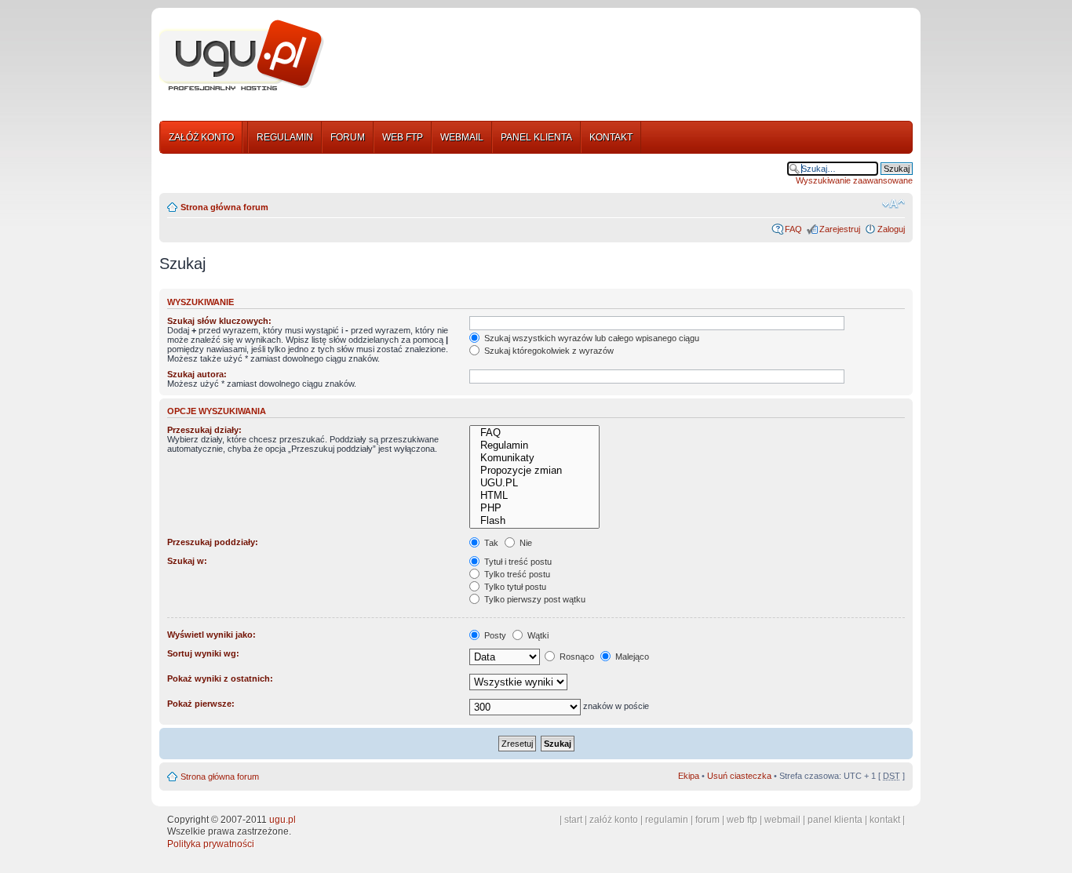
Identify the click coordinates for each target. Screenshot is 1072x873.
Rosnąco (575, 656)
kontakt (885, 819)
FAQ (793, 229)
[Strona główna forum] (241, 56)
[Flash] (534, 521)
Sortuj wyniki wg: (203, 653)
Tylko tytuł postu (514, 586)
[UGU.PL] (534, 483)
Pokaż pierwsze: (201, 703)
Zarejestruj (839, 229)
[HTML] (534, 495)
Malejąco (631, 656)
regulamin (666, 819)
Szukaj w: (187, 561)
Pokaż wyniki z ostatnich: (220, 678)
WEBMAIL (461, 137)
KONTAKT (611, 137)
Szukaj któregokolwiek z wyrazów (548, 350)
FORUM (347, 137)
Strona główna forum (224, 207)
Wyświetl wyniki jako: (211, 634)
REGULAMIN (285, 137)
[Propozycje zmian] (534, 470)
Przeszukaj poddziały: (212, 542)
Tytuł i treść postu (517, 561)
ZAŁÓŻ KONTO (201, 137)
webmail (782, 819)
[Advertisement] (624, 57)
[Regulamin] (534, 445)
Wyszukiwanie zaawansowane (854, 180)
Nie (524, 542)
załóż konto (613, 819)
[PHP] (534, 508)
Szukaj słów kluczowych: (219, 321)
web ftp (742, 819)
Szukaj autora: (197, 374)
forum (707, 819)
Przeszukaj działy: (204, 430)
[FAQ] (534, 433)
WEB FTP (402, 137)
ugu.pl (282, 819)
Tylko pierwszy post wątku (533, 599)
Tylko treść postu (516, 574)
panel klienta (835, 819)
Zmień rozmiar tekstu (893, 204)
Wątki (537, 635)
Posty (494, 635)
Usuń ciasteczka (739, 775)
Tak (490, 542)
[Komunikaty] (534, 458)
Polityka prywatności (210, 843)
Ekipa (688, 775)
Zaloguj (891, 229)
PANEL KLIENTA (536, 137)
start (573, 819)
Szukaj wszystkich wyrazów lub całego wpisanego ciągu (590, 338)
